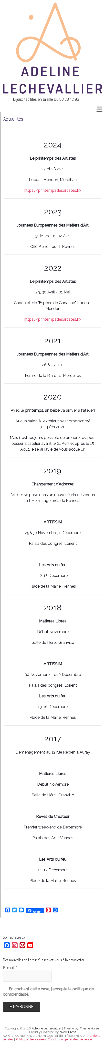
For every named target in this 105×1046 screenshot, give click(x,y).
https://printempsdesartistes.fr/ (53, 190)
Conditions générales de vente (70, 1039)
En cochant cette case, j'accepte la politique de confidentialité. (48, 992)
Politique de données (31, 1039)
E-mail (10, 967)
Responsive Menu (99, 109)
